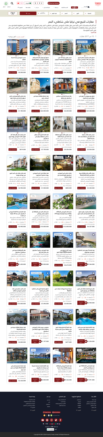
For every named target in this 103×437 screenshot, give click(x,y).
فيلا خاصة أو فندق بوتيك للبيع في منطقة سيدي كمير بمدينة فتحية (63, 329)
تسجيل (8, 6)
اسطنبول (48, 404)
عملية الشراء (63, 401)
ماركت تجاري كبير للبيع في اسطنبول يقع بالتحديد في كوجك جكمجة (65, 175)
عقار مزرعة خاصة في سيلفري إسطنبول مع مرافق (64, 97)
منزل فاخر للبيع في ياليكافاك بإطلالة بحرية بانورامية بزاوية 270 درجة (63, 214)
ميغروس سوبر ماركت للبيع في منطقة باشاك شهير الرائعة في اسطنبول (40, 329)
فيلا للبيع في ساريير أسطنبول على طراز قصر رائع (40, 251)
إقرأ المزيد (93, 32)
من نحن (37, 7)
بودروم (79, 401)
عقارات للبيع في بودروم (91, 401)
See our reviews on (51, 427)
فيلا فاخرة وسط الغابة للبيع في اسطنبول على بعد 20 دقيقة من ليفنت (17, 214)
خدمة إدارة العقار (62, 405)
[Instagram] (21, 3)
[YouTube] (18, 3)
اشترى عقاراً (74, 7)
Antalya (79, 405)
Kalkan (79, 407)
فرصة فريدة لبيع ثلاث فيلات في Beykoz (63, 290)
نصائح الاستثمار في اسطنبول (29, 405)
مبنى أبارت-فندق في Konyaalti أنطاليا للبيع (64, 251)
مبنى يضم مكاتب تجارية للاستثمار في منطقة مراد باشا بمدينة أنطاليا (86, 136)
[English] (59, 423)
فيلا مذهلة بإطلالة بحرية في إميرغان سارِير (41, 97)
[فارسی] (52, 423)
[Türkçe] (50, 423)
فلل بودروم (94, 407)
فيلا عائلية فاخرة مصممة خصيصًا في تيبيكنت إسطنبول (40, 367)
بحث (28, 13)
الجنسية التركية (64, 7)
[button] (89, 13)
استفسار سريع (81, 72)
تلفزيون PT (20, 7)
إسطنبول (79, 400)
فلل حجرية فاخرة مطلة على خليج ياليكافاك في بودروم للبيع (86, 290)
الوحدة (12, 13)
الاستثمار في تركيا (62, 400)
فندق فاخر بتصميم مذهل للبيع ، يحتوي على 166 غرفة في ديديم (85, 58)
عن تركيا (56, 7)
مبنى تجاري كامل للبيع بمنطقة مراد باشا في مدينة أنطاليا (63, 136)
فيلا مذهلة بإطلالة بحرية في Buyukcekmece (18, 328)
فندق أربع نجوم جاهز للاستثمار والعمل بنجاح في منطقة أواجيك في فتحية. (40, 59)
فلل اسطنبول (93, 405)
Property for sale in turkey (29, 401)
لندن (49, 402)
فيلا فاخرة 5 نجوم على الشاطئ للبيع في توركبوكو (86, 251)
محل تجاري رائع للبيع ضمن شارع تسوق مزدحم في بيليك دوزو (18, 97)
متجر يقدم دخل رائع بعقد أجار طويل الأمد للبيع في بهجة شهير (17, 136)
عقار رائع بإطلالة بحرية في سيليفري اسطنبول (19, 251)
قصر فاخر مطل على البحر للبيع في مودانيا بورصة (18, 174)
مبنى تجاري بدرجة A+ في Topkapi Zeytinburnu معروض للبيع (63, 59)
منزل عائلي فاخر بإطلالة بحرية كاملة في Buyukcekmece (86, 174)
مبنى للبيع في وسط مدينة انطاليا (18, 58)
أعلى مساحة (16, 37)
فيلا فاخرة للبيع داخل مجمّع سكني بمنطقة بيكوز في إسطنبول (42, 136)
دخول (4, 6)
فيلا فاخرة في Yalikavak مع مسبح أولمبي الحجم (86, 367)
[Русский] (57, 423)
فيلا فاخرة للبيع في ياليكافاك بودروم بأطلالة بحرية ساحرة (64, 367)
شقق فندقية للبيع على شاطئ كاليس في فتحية (40, 290)
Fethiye (79, 403)
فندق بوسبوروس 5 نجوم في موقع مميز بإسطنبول (86, 97)
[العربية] (55, 423)
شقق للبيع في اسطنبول (91, 403)
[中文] (54, 423)
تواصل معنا (28, 7)
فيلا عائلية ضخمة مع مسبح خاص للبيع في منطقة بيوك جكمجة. (86, 328)
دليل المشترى (47, 7)
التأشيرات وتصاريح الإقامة (61, 403)
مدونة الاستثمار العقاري (30, 403)
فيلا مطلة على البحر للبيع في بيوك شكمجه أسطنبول (41, 174)
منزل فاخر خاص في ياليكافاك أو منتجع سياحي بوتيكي (40, 213)
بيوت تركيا (94, 400)
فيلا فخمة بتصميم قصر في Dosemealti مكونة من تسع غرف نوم (18, 368)
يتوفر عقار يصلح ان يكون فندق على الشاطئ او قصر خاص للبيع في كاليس (86, 214)
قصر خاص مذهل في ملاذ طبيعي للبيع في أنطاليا (19, 290)
